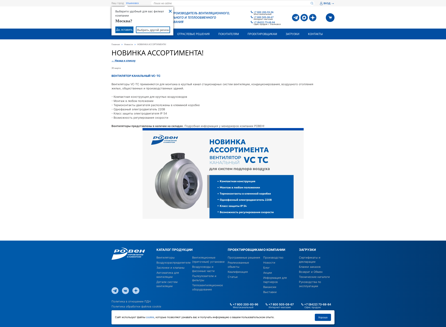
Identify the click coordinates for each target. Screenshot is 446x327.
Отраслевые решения (193, 34)
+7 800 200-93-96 (264, 12)
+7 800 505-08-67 (264, 17)
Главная (116, 44)
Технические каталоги (314, 277)
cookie (150, 317)
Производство (273, 257)
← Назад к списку (124, 60)
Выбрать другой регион (153, 30)
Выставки (270, 292)
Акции (267, 272)
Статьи (233, 277)
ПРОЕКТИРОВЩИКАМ (244, 250)
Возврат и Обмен (310, 272)
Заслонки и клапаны (170, 267)
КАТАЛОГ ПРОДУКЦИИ (174, 250)
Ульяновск (132, 3)
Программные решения (244, 257)
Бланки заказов (310, 266)
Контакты (315, 34)
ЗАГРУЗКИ (307, 250)
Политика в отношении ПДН (131, 301)
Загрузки (292, 34)
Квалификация (238, 272)
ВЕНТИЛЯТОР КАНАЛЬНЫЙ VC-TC (136, 76)
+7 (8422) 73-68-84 (264, 22)
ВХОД (329, 3)
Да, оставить (124, 29)
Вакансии (269, 287)
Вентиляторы (165, 257)
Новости (128, 44)
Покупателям (228, 34)
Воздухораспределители (173, 262)
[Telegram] (295, 17)
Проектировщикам (262, 34)
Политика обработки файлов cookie (136, 306)
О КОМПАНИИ (274, 250)
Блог (266, 267)
